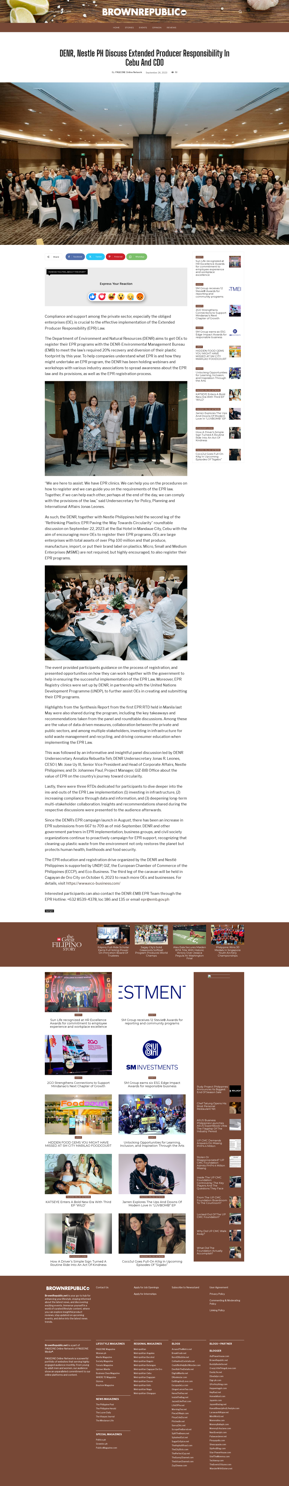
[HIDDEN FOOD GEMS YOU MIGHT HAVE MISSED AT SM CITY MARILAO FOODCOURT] (235, 351)
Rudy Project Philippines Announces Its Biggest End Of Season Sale (212, 1089)
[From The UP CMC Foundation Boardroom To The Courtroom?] (235, 1202)
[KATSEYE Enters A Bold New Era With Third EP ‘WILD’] (235, 395)
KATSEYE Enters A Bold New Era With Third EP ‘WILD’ (210, 397)
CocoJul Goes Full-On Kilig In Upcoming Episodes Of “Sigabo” (209, 456)
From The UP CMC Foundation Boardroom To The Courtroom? (212, 1200)
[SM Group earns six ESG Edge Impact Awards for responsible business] (235, 332)
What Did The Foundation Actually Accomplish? (209, 1250)
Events (199, 257)
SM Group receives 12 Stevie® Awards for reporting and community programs (209, 292)
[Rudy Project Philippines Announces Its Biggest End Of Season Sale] (235, 1091)
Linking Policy (217, 1310)
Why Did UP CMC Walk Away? (211, 1232)
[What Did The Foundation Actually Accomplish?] (235, 1252)
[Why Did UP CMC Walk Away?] (235, 1235)
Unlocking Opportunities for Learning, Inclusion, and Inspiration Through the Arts (211, 376)
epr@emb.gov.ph (155, 899)
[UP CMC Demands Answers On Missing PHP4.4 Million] (235, 1145)
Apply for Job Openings (146, 1287)
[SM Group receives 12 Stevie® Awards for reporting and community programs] (235, 289)
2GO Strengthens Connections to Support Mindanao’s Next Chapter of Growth (211, 314)
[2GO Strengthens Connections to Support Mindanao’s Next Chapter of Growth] (235, 311)
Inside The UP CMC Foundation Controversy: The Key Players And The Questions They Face (210, 1183)
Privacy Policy (217, 1293)
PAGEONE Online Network (128, 72)
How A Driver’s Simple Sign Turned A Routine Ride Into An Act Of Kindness (210, 436)
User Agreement (219, 1287)
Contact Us (102, 1287)
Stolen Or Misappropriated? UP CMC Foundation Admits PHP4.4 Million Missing (211, 1163)
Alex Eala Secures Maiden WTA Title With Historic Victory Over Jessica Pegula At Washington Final (189, 953)
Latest (199, 347)
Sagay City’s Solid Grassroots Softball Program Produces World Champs (151, 951)
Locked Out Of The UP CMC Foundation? (211, 1216)
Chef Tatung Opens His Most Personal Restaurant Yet (211, 1106)
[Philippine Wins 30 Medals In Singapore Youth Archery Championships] (227, 935)
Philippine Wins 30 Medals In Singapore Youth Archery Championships (228, 951)
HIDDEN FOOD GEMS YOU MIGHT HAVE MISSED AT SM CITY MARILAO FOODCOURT (211, 355)
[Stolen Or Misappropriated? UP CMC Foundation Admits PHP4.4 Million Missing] (235, 1161)
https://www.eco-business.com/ (93, 883)
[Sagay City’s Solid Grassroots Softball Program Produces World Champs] (151, 935)
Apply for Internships (145, 1293)
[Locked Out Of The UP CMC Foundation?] (235, 1219)
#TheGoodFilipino (204, 428)
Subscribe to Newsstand (185, 1287)
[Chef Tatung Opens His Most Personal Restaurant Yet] (235, 1108)
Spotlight (49, 911)
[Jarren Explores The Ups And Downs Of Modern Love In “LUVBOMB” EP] (235, 414)
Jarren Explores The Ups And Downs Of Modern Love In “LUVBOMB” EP (211, 415)
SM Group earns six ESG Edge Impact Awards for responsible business (211, 334)
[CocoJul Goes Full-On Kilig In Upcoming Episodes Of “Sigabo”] (235, 454)
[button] (240, 12)
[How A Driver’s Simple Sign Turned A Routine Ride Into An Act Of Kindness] (235, 433)
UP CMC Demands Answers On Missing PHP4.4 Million (209, 1143)
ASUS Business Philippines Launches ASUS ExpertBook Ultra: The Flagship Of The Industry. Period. (212, 1126)
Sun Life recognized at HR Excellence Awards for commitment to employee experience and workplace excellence (210, 267)
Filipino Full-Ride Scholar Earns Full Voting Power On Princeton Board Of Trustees (113, 951)
